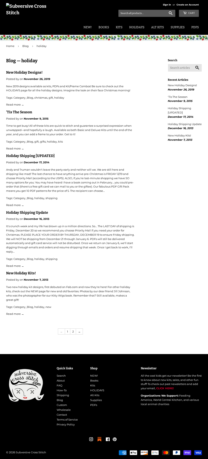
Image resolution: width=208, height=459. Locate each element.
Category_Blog (23, 97)
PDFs (195, 27)
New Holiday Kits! (21, 273)
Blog (25, 46)
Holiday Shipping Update (27, 212)
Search (61, 375)
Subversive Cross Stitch (31, 452)
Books (104, 27)
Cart (191, 13)
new (48, 307)
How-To (62, 390)
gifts (43, 141)
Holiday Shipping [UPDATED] (30, 156)
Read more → (15, 104)
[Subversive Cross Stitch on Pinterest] (115, 440)
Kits (119, 27)
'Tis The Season (19, 112)
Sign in (167, 4)
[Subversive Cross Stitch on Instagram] (91, 440)
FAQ (59, 385)
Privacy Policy (66, 424)
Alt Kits (157, 27)
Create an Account (188, 4)
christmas (40, 97)
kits (60, 141)
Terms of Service (67, 419)
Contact (62, 414)
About (61, 380)
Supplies (178, 27)
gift (51, 97)
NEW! (87, 27)
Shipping (63, 395)
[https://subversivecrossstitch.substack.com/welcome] (99, 441)
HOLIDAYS (136, 27)
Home (10, 46)
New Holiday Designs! (24, 72)
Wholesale (64, 409)
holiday (59, 97)
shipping (51, 198)
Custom (62, 405)
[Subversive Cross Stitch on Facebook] (108, 440)
